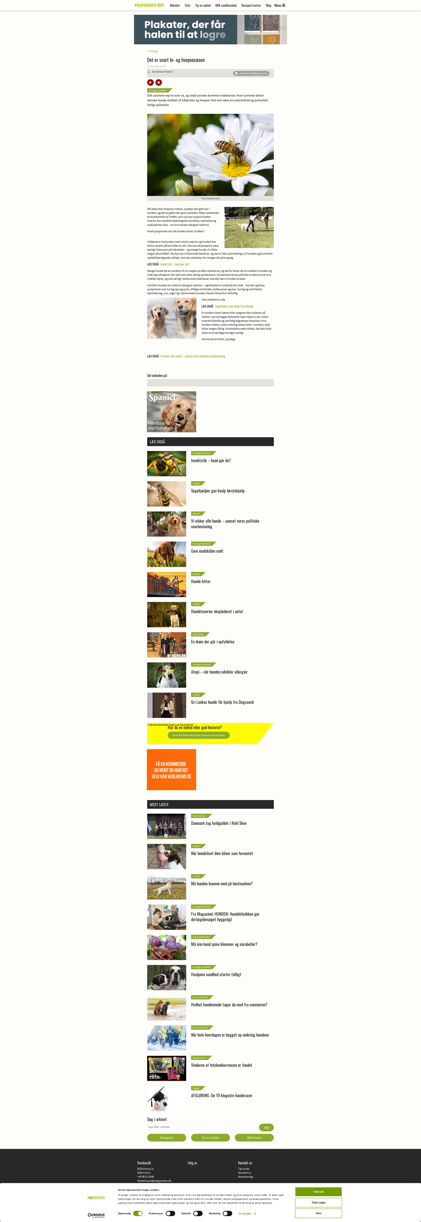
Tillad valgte (318, 1202)
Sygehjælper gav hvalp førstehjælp (234, 306)
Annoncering (245, 1176)
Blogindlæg (198, 634)
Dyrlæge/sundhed (158, 90)
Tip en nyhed (203, 5)
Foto (187, 5)
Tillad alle (318, 1191)
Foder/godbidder (201, 936)
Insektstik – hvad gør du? (175, 264)
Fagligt (196, 1088)
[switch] (170, 1213)
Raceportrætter (251, 5)
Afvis (319, 1213)
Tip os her (244, 1169)
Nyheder (175, 5)
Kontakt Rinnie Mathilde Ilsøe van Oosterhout (199, 735)
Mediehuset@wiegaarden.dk (154, 1181)
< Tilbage (152, 51)
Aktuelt (196, 483)
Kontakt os (244, 1173)
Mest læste (254, 1138)
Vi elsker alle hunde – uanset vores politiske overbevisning (193, 356)
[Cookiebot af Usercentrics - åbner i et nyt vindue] (96, 1215)
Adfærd (196, 846)
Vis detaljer (244, 1213)
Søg (266, 1127)
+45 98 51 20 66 (145, 1176)
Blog (268, 5)
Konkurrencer (199, 815)
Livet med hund (200, 997)
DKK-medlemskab (226, 5)
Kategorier (167, 1138)
